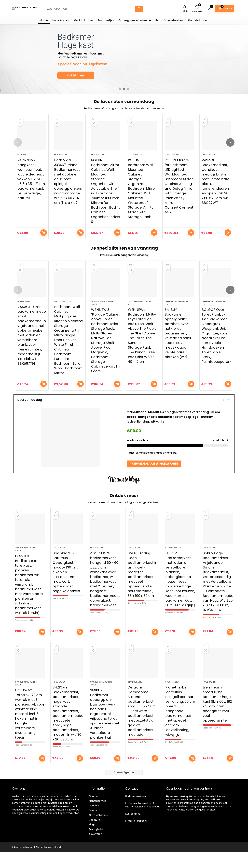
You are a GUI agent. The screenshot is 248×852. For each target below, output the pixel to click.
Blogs (92, 824)
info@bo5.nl (140, 820)
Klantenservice (97, 801)
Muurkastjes (106, 20)
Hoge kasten (60, 20)
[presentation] (17, 142)
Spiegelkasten (173, 20)
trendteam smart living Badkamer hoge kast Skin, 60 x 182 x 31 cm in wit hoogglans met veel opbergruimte (217, 704)
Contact (94, 796)
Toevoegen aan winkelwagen (43, 232)
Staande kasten (197, 20)
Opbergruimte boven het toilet (139, 20)
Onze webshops (98, 815)
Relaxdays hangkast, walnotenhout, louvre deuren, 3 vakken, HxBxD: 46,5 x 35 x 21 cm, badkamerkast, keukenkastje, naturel (31, 179)
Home (44, 20)
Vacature (94, 819)
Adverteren (95, 834)
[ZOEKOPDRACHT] (139, 9)
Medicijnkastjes (83, 20)
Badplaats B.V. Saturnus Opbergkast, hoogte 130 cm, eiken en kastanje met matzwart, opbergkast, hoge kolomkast (66, 572)
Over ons (94, 805)
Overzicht (94, 810)
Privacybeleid (96, 829)
